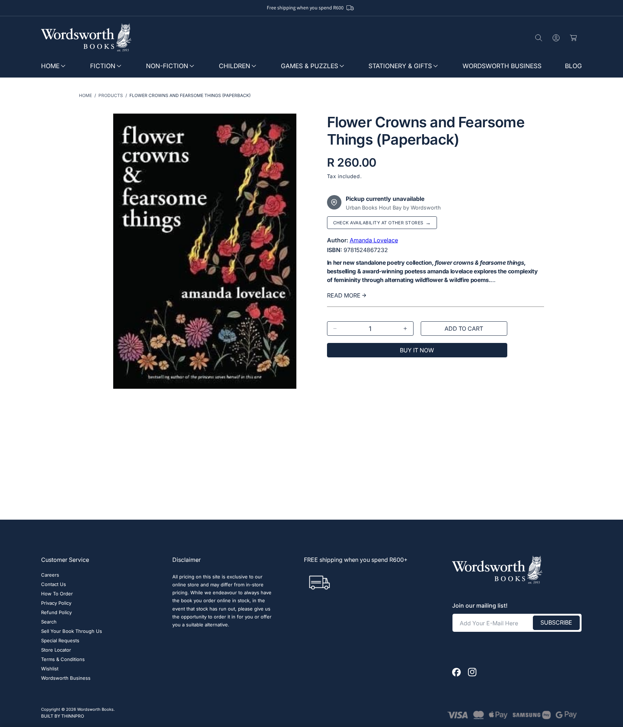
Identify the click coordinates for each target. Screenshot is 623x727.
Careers (50, 575)
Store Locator (56, 650)
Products (110, 95)
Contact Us (53, 584)
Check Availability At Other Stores (382, 222)
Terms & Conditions (63, 659)
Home (85, 95)
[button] (57, 66)
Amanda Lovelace (374, 240)
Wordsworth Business (65, 678)
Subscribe (556, 622)
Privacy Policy (56, 603)
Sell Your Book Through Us (71, 631)
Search (49, 622)
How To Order (57, 594)
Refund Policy (56, 613)
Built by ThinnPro (62, 715)
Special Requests (60, 641)
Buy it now (417, 350)
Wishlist (49, 669)
